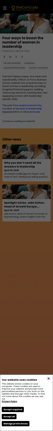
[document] (26, 403)
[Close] (49, 378)
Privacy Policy (9, 401)
